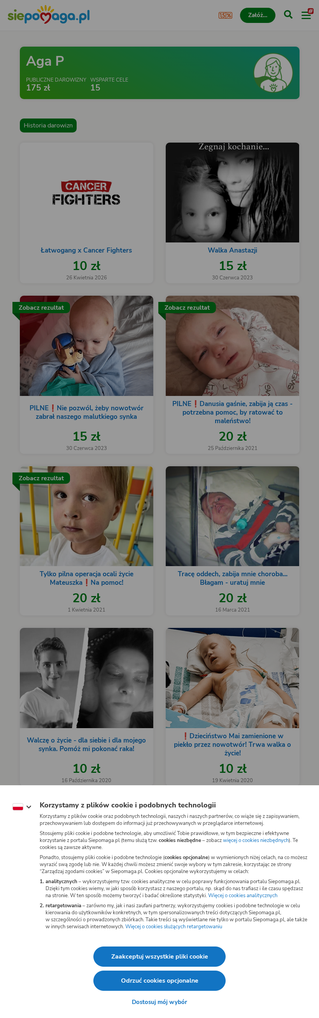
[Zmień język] (21, 807)
